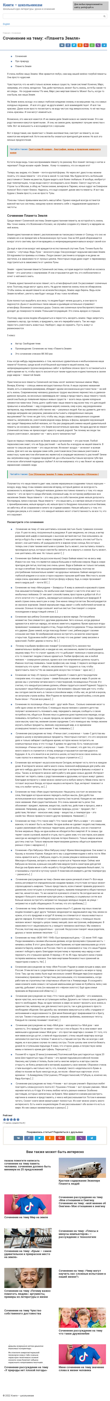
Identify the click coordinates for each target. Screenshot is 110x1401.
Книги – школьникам (22, 5)
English (6, 24)
